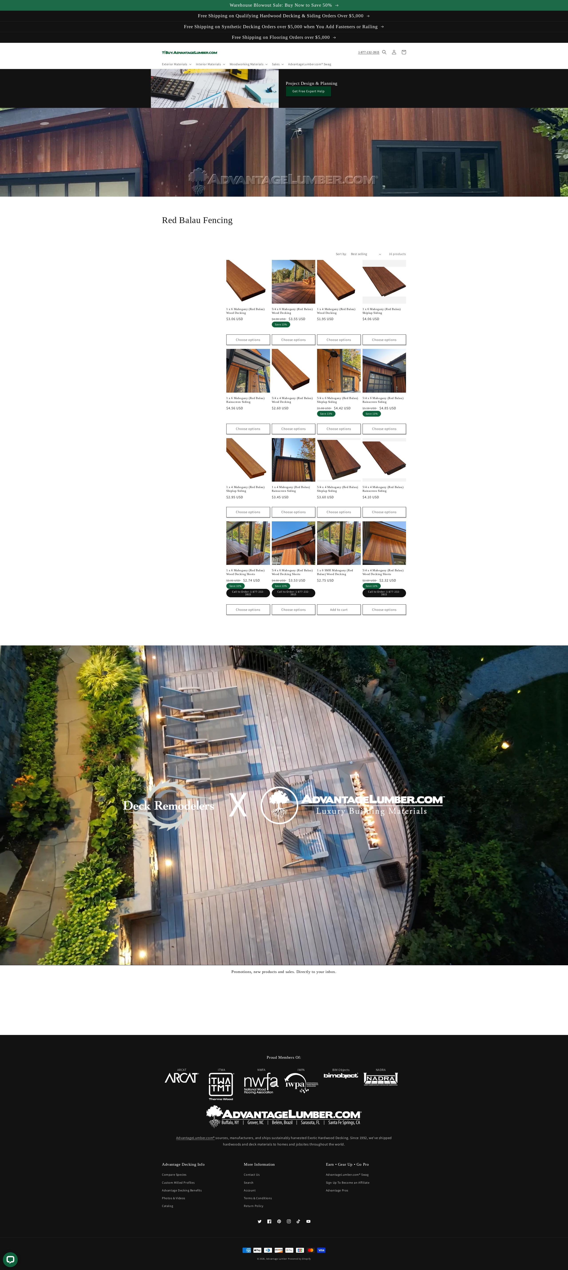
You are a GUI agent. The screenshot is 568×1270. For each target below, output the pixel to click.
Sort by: (341, 254)
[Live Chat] (10, 1259)
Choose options (248, 340)
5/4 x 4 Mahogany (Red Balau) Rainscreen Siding (383, 489)
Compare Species (174, 1175)
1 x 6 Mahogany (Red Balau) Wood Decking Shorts (245, 572)
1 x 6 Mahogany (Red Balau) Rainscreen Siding (245, 400)
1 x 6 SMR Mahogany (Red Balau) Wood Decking (335, 572)
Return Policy (253, 1206)
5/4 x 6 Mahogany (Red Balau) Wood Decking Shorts (292, 572)
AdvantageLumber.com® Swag (347, 1175)
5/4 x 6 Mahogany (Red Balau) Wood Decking (292, 311)
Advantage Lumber (276, 1258)
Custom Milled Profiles (178, 1183)
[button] (176, 64)
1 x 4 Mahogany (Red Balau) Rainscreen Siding (291, 489)
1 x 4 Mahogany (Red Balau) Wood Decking (336, 311)
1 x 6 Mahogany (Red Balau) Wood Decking (245, 311)
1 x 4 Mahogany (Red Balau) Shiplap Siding (245, 489)
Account (250, 1190)
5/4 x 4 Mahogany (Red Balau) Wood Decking (292, 400)
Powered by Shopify (299, 1258)
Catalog (167, 1206)
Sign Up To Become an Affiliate (348, 1183)
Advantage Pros (337, 1190)
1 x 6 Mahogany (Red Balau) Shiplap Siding (382, 311)
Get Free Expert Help (308, 91)
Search (249, 1183)
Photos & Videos (173, 1198)
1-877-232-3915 (368, 52)
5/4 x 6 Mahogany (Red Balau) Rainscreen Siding (383, 400)
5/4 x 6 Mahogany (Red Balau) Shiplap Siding (337, 400)
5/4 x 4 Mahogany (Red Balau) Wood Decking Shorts (383, 572)
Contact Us (252, 1175)
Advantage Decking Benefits (182, 1190)
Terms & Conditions (258, 1198)
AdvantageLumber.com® (195, 1137)
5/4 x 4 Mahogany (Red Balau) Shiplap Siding (337, 489)
